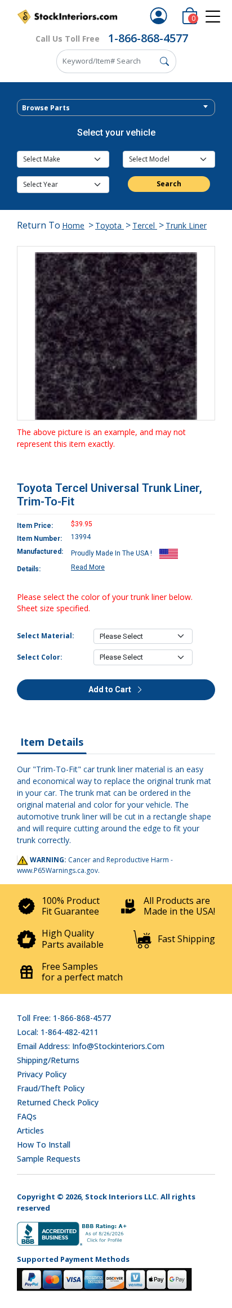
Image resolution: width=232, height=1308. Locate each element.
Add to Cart (110, 689)
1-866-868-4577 (148, 38)
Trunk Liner (186, 225)
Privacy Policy (41, 1074)
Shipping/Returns (48, 1060)
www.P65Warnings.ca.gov (57, 870)
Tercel (144, 225)
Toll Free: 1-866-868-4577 (64, 1018)
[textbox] (116, 108)
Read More (88, 567)
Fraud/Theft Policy (50, 1088)
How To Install (43, 1144)
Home (73, 225)
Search (169, 184)
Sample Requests (49, 1158)
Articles (30, 1130)
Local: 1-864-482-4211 (58, 1032)
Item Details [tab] (51, 742)
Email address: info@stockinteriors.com (90, 1046)
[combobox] (116, 107)
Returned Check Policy (58, 1102)
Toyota (109, 225)
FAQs (27, 1116)
